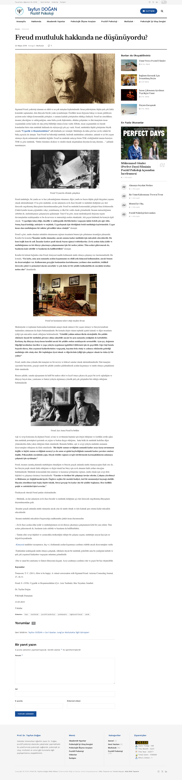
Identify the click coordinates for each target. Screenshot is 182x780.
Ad (16, 689)
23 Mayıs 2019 (21, 46)
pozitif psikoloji (48, 614)
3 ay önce (144, 82)
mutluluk (34, 614)
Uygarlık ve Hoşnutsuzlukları (35, 130)
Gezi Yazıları (114, 744)
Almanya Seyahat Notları (141, 185)
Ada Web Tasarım (132, 771)
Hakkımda (36, 21)
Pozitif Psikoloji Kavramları (142, 213)
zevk (87, 614)
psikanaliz (62, 614)
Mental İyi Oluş (136, 204)
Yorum (19, 655)
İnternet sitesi (73, 701)
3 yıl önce (144, 97)
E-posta (19, 701)
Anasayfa (21, 21)
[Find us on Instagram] (149, 2)
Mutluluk (128, 21)
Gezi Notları (45, 2)
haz (26, 614)
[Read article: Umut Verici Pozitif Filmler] (129, 65)
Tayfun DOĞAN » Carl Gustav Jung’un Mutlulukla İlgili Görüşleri (58, 632)
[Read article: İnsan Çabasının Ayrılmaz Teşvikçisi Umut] (129, 95)
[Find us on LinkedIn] (157, 2)
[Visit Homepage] (51, 11)
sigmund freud (76, 614)
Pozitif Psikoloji (109, 21)
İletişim (63, 2)
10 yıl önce (145, 64)
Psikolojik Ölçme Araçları (83, 21)
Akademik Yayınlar (56, 21)
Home (17, 29)
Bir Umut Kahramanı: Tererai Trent (146, 194)
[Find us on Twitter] (153, 2)
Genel (111, 741)
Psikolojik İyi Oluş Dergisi (153, 21)
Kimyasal (20, 544)
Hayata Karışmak (147, 105)
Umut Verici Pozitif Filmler (152, 61)
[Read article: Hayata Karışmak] (129, 109)
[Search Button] (162, 11)
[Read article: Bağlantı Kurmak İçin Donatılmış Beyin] (129, 80)
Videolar (55, 2)
